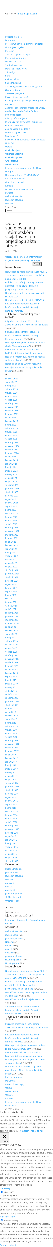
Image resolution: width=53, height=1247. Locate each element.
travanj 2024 (11, 474)
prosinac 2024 (12, 446)
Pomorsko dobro (13, 114)
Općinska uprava (13, 157)
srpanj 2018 (11, 719)
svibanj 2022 (11, 555)
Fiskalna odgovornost (15, 132)
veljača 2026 (11, 399)
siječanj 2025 (11, 442)
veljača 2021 (11, 609)
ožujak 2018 (11, 733)
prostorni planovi (13, 893)
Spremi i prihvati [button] (8, 1245)
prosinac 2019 (12, 658)
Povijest (9, 192)
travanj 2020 (11, 644)
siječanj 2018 (11, 740)
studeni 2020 (11, 619)
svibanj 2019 (11, 683)
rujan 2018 (10, 712)
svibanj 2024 (11, 470)
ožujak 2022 (11, 563)
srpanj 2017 (11, 761)
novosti (8, 886)
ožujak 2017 (11, 776)
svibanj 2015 (11, 846)
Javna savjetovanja (14, 199)
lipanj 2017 (10, 765)
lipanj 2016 (10, 807)
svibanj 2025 (11, 428)
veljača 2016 (11, 822)
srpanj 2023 (11, 506)
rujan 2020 (10, 626)
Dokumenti (10, 40)
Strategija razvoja (13, 65)
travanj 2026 (11, 392)
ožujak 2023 (11, 520)
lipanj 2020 (10, 637)
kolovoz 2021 (11, 588)
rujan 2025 (10, 417)
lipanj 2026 (10, 385)
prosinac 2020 (12, 616)
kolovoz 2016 (11, 800)
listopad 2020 (12, 623)
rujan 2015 (10, 836)
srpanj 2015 (11, 839)
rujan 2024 (10, 456)
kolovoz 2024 (11, 460)
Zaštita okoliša (12, 136)
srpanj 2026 (11, 382)
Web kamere (11, 164)
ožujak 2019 (11, 690)
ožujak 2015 (11, 854)
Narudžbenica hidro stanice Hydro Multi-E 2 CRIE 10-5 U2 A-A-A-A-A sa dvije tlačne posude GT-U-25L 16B (26, 275)
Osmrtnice (10, 1105)
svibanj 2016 (11, 811)
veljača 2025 (11, 438)
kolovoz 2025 (11, 421)
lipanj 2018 (10, 722)
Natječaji (9, 143)
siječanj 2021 (11, 612)
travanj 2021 (11, 602)
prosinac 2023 (12, 488)
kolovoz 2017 (11, 758)
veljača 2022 (11, 566)
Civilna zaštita (12, 79)
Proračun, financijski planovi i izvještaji (24, 43)
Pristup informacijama (16, 118)
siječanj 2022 (11, 570)
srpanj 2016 (11, 804)
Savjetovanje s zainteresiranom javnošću (25, 139)
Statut (8, 75)
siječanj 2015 (11, 861)
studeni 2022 (11, 534)
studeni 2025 (11, 410)
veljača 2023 (11, 524)
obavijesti (10, 890)
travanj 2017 (11, 772)
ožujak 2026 (11, 396)
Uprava (8, 146)
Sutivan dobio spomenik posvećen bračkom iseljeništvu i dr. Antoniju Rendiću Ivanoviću (22, 307)
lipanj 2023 (10, 509)
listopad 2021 (12, 580)
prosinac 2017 (12, 744)
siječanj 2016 (11, 825)
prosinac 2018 (12, 701)
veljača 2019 (11, 694)
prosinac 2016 (12, 786)
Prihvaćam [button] (24, 1130)
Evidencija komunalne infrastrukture (23, 168)
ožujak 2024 (11, 477)
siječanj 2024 (11, 485)
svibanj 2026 (11, 389)
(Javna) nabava (12, 90)
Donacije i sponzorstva (16, 68)
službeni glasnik (13, 897)
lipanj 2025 (10, 424)
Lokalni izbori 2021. (14, 61)
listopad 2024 (12, 453)
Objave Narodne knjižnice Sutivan (22, 315)
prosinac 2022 (12, 531)
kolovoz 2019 (11, 673)
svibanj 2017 (11, 768)
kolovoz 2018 (11, 715)
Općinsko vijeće (13, 150)
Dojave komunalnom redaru (19, 189)
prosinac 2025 (12, 407)
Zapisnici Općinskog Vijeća (18, 54)
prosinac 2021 (12, 573)
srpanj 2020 (11, 634)
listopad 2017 (12, 751)
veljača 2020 (11, 651)
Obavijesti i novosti (14, 182)
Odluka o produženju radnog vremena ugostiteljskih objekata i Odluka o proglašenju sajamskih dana (24, 286)
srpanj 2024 (11, 463)
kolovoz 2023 (11, 502)
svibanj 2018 (11, 726)
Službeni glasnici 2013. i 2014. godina (23, 86)
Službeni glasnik (13, 82)
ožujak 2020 (11, 648)
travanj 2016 (11, 815)
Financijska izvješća (14, 47)
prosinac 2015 (12, 829)
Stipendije (10, 72)
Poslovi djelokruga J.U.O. (17, 97)
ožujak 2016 (11, 818)
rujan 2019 (10, 669)
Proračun (9, 50)
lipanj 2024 (10, 467)
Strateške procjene (14, 93)
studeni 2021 (11, 577)
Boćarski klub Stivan (15, 178)
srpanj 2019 (11, 676)
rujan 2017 (10, 754)
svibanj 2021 (11, 598)
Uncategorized (12, 900)
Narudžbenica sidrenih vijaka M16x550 (24, 300)
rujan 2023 (10, 499)
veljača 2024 (11, 481)
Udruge (9, 171)
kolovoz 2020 (11, 630)
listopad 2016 (12, 793)
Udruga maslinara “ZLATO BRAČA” (22, 175)
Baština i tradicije (14, 196)
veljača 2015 (11, 857)
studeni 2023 (11, 492)
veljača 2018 (11, 736)
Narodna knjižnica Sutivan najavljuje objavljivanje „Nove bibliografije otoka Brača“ (23, 367)
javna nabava (11, 872)
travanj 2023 (11, 517)
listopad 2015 (12, 832)
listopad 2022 (12, 538)
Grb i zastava (11, 160)
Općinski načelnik (14, 153)
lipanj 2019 (10, 680)
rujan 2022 (10, 541)
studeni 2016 (11, 790)
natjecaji (9, 883)
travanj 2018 (11, 729)
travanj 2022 (11, 559)
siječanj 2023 (11, 527)
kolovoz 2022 (11, 545)
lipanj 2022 (10, 552)
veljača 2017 (11, 779)
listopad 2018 (12, 708)
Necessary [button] (5, 1188)
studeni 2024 (11, 449)
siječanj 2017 (11, 783)
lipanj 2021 (10, 595)
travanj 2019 (11, 687)
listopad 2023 (12, 495)
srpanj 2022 (11, 548)
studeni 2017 (11, 747)
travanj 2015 (11, 850)
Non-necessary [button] (7, 1216)
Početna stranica (13, 36)
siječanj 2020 (11, 655)
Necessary (9, 1191)
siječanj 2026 (11, 403)
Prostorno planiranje (15, 58)
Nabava (9, 203)
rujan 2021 (10, 584)
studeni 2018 (11, 705)
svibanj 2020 (11, 641)
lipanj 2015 (10, 843)
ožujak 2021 (11, 605)
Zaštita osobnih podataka (17, 128)
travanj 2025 (11, 431)
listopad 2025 (12, 414)
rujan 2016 (10, 797)
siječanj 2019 (11, 697)
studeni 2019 (11, 662)
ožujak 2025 (11, 435)
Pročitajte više (36, 1130)
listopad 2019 (12, 666)
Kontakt (9, 185)
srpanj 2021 (11, 591)
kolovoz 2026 (11, 378)
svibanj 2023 (11, 513)
